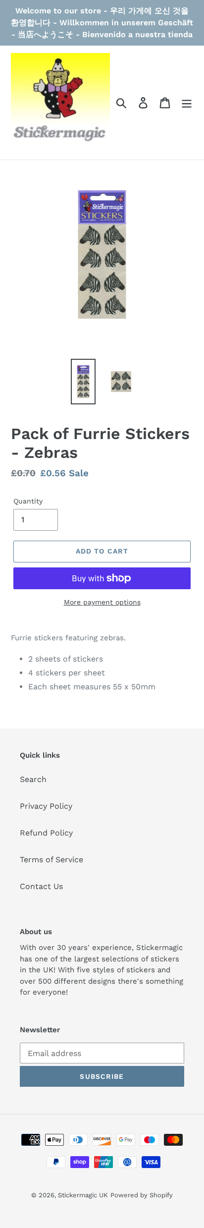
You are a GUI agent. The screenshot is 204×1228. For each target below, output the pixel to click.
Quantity (28, 501)
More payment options (102, 602)
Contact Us (41, 886)
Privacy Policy (46, 806)
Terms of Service (51, 859)
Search (33, 779)
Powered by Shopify (141, 1195)
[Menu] (187, 103)
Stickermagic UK (83, 1195)
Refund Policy (46, 832)
